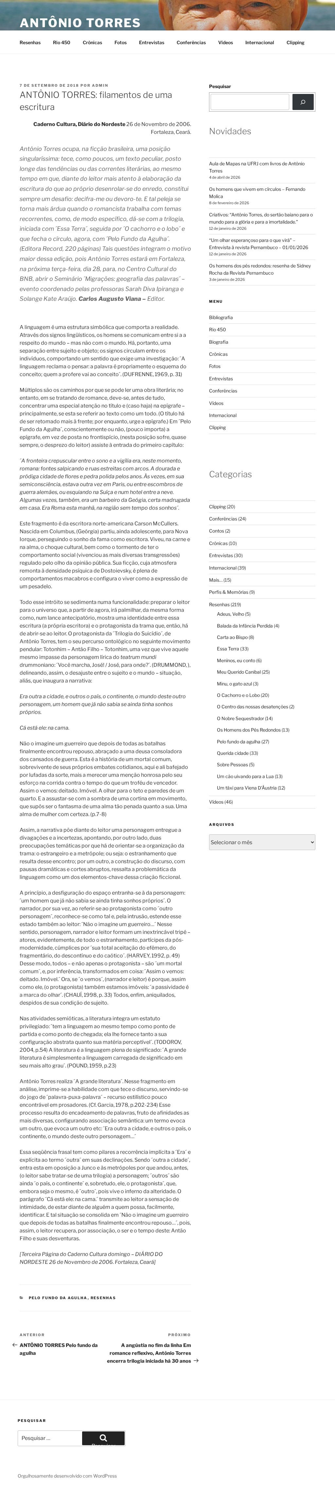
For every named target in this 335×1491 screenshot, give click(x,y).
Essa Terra (228, 648)
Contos (216, 531)
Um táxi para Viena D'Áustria (247, 788)
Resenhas (30, 42)
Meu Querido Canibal (239, 672)
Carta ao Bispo (232, 637)
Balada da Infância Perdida (245, 625)
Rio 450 (61, 42)
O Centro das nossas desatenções (252, 706)
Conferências (191, 42)
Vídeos (225, 42)
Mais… (215, 580)
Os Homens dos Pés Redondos (249, 730)
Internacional (259, 42)
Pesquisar (220, 86)
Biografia (218, 342)
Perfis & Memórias (228, 592)
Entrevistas (151, 42)
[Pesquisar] (303, 102)
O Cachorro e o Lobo (238, 695)
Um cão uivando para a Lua (245, 776)
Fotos (121, 42)
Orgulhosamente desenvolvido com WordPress (67, 1476)
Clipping (296, 42)
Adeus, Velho (230, 614)
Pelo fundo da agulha (58, 1298)
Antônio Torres (80, 23)
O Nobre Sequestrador (240, 718)
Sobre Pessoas (232, 764)
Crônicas (92, 42)
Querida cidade (233, 753)
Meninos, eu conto (236, 660)
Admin (100, 85)
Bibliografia (221, 317)
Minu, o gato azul (234, 683)
